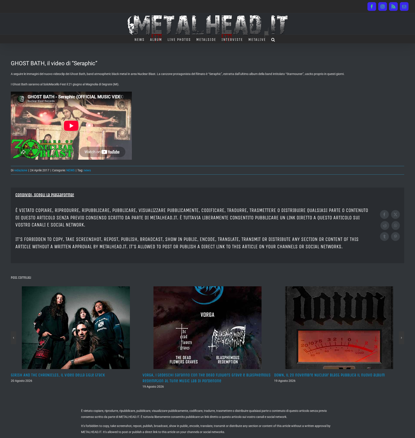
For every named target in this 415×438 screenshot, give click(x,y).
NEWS (70, 170)
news (87, 170)
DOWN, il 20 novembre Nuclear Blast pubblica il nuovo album (197, 375)
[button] (273, 39)
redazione (20, 170)
